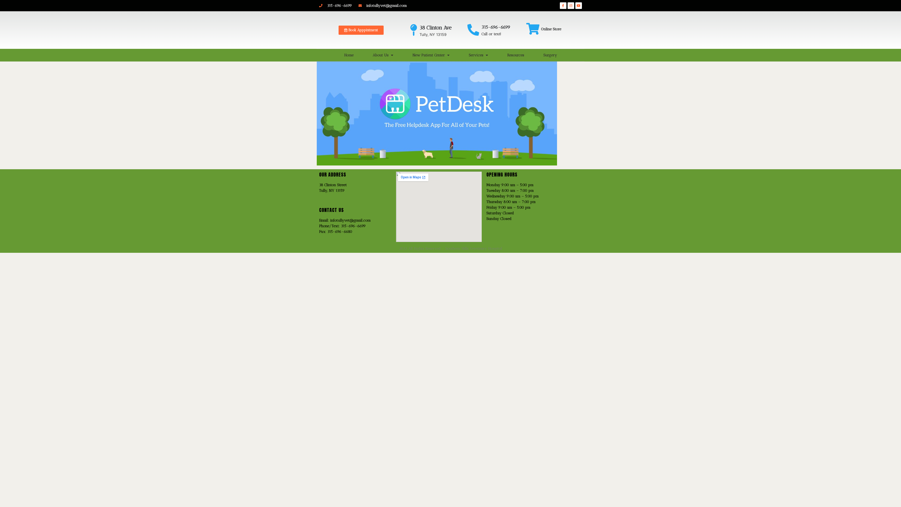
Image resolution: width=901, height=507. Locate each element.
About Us (381, 55)
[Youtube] (578, 5)
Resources (515, 55)
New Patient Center (428, 55)
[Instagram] (571, 5)
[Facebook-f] (563, 5)
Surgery (550, 55)
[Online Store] (533, 29)
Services (476, 55)
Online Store (551, 29)
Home (349, 55)
